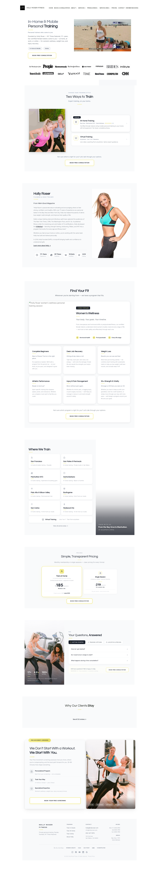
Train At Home (71, 831)
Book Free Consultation (42, 55)
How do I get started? (99, 649)
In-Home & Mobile (35, 48)
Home (51, 8)
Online (47, 48)
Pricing (114, 8)
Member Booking (132, 8)
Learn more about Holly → (42, 245)
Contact (121, 8)
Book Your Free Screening (55, 800)
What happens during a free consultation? (99, 660)
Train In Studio (71, 828)
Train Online (70, 833)
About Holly (70, 837)
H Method (39, 226)
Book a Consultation (62, 8)
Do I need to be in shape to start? (99, 655)
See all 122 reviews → (79, 719)
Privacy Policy (91, 856)
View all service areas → (60, 526)
